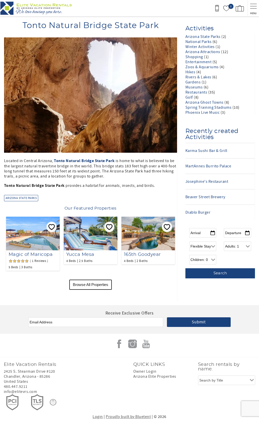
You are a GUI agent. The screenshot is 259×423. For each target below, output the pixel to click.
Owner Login (144, 371)
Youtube (146, 344)
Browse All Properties (90, 284)
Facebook (119, 344)
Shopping (194, 56)
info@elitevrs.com (20, 391)
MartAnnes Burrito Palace (208, 166)
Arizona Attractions (203, 51)
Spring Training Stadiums (208, 107)
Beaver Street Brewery (205, 196)
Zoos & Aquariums (202, 67)
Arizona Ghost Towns (205, 102)
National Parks (198, 41)
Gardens (193, 82)
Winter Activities (200, 46)
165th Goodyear (142, 254)
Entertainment (198, 61)
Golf (189, 97)
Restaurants (196, 92)
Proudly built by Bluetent (128, 416)
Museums (194, 87)
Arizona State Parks (21, 198)
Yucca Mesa (80, 254)
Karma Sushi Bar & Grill (206, 150)
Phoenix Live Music (203, 112)
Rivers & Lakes (198, 77)
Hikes (190, 72)
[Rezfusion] (53, 402)
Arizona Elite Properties (154, 376)
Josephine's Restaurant (206, 181)
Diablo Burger (197, 212)
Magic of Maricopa (31, 254)
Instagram (132, 344)
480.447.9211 (16, 386)
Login (98, 416)
